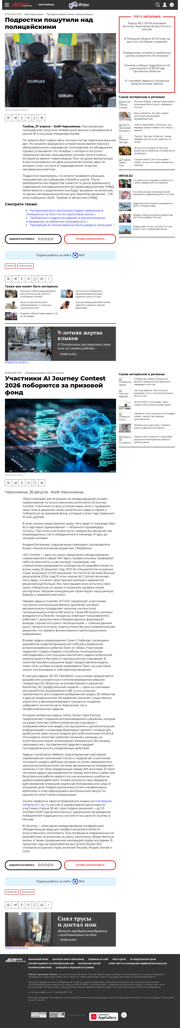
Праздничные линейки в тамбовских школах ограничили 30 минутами (147, 54)
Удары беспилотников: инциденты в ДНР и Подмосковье (153, 204)
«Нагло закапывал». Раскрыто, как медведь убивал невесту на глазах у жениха (153, 127)
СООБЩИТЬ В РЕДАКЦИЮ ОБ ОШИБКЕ (75, 967)
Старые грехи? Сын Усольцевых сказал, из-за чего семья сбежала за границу (153, 162)
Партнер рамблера (77, 1015)
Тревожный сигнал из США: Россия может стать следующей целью (152, 227)
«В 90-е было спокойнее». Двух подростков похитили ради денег (152, 403)
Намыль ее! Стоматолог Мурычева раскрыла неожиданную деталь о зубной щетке (153, 439)
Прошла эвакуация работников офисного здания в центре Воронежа (93, 305)
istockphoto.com (14, 474)
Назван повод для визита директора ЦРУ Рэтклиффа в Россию (153, 216)
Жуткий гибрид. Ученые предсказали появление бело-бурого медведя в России (154, 104)
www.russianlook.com (17, 109)
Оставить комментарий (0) (90, 239)
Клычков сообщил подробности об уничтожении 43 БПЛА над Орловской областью (147, 68)
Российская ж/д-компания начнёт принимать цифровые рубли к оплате (153, 193)
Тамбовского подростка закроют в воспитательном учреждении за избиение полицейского (65, 219)
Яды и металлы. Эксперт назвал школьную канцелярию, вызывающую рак (151, 116)
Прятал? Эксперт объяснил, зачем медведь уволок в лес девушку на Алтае (152, 139)
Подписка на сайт (98, 959)
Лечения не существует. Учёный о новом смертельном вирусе (152, 426)
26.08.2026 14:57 (13, 373)
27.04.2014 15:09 (13, 14)
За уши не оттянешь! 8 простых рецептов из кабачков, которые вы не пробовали (154, 151)
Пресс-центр (119, 959)
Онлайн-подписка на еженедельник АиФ (51, 963)
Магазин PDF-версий (89, 963)
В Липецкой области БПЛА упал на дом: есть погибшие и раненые (147, 40)
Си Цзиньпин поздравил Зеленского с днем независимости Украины (153, 181)
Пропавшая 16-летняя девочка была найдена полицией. (71, 225)
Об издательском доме (143, 959)
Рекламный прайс (38, 959)
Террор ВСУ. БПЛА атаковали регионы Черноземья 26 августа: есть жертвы (147, 26)
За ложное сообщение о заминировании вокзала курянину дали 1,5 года (89, 294)
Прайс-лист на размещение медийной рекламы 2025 (138, 963)
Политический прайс (40, 967)
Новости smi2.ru (16, 362)
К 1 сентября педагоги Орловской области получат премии (147, 82)
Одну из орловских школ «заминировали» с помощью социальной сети (35, 305)
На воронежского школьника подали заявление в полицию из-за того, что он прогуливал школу (64, 212)
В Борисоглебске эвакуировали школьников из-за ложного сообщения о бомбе (38, 294)
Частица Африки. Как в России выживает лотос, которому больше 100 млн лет (153, 393)
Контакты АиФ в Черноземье (68, 959)
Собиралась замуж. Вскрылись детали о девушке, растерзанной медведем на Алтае (152, 381)
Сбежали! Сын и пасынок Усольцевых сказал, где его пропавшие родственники (154, 416)
